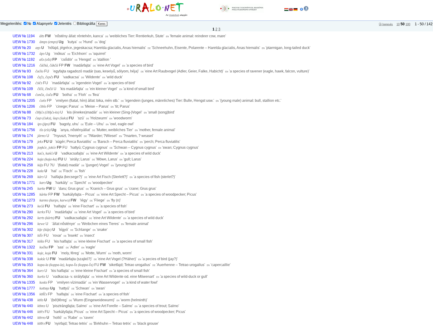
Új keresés (386, 24)
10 (398, 24)
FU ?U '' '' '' (86, 165)
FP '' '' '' (96, 65)
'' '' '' (132, 36)
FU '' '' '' (172, 71)
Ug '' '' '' (72, 54)
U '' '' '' (95, 89)
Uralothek (174, 15)
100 (407, 24)
